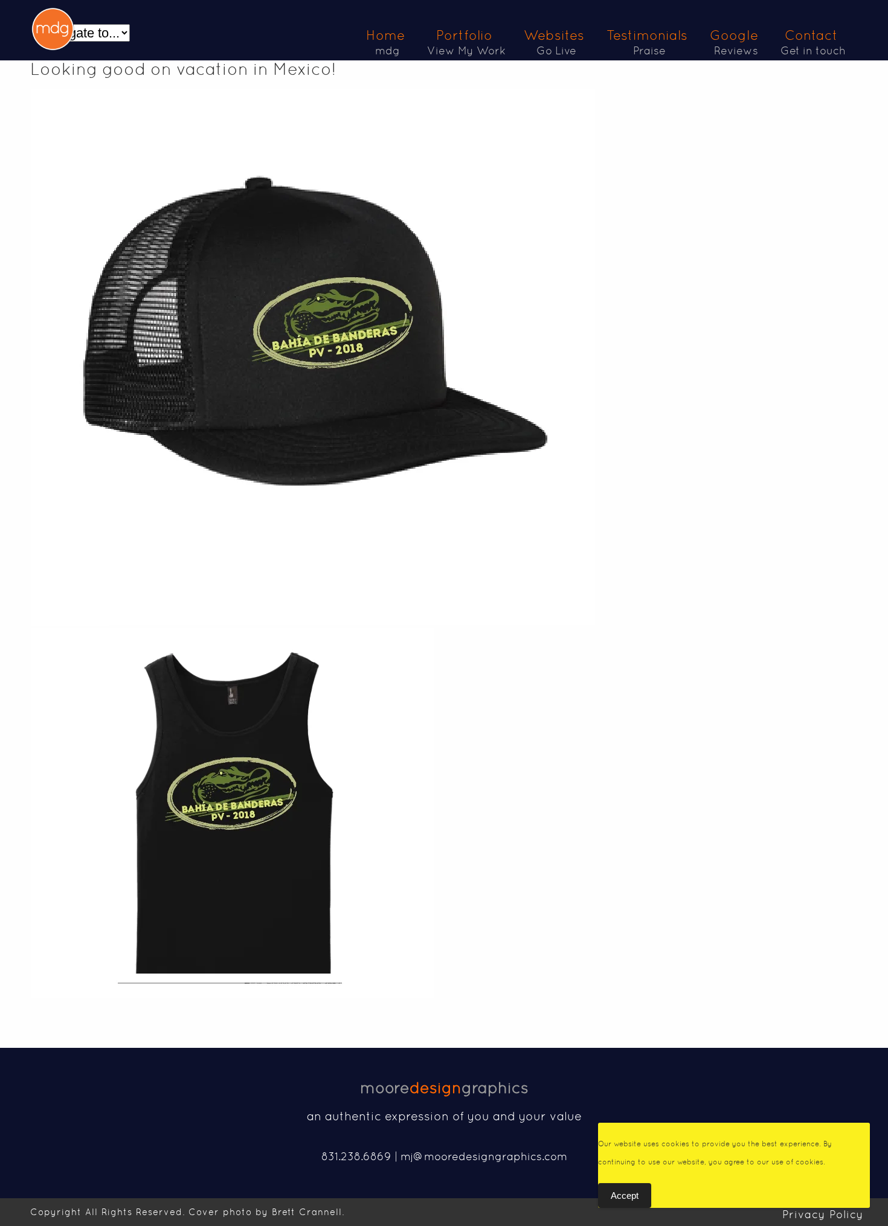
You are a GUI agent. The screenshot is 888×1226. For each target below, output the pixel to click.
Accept (625, 1195)
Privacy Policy (823, 1214)
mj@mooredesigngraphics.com (484, 1156)
